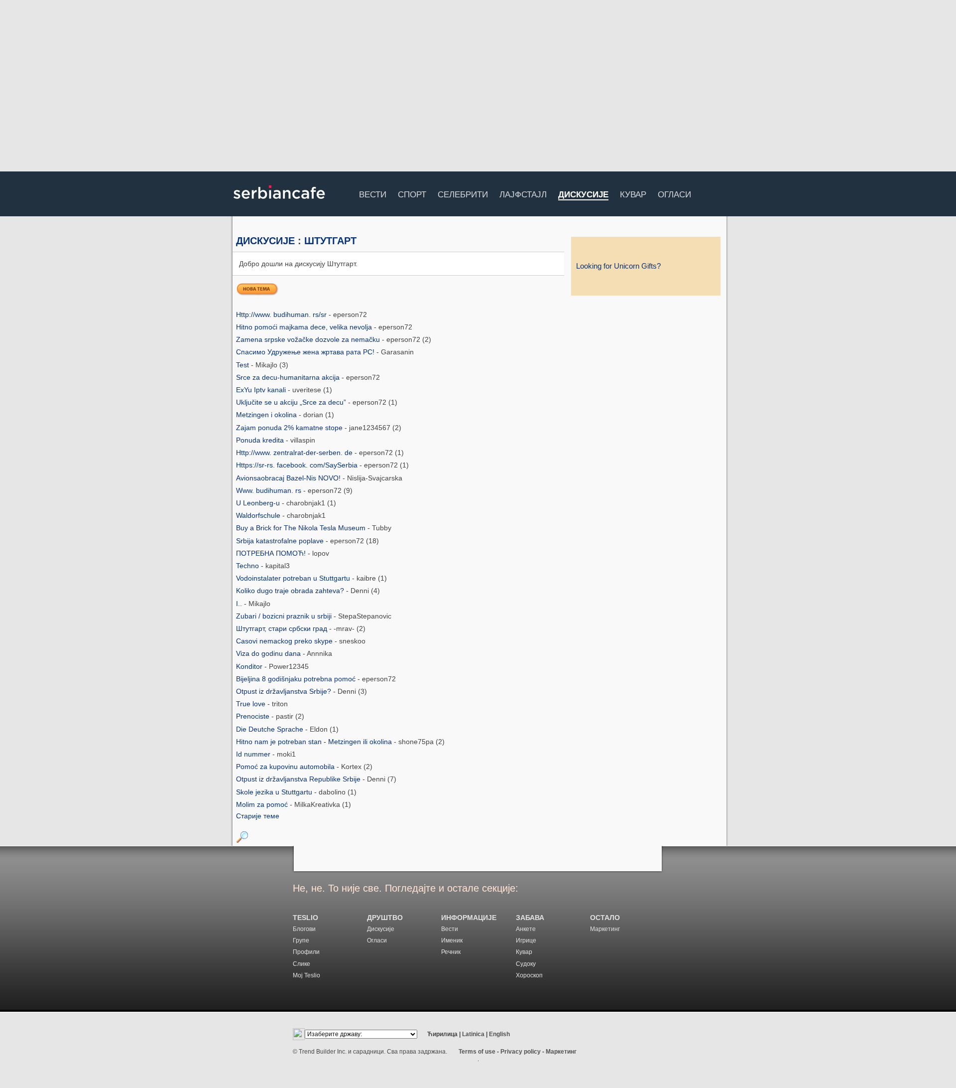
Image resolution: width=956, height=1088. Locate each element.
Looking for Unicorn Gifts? (618, 266)
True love (251, 704)
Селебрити (463, 193)
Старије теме (257, 816)
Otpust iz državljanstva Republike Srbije (299, 779)
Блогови (304, 929)
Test (243, 365)
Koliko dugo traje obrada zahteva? (291, 591)
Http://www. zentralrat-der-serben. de (295, 453)
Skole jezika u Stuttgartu (275, 792)
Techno (248, 566)
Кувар (633, 193)
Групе (301, 940)
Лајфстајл (523, 193)
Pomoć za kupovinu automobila (286, 767)
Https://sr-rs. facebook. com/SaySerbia (297, 465)
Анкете (526, 929)
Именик (452, 940)
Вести (372, 193)
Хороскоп (529, 975)
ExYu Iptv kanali (262, 390)
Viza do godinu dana (269, 653)
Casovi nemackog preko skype (285, 641)
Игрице (526, 940)
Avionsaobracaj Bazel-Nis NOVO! (289, 478)
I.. (240, 604)
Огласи (674, 193)
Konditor (250, 666)
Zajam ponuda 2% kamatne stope (290, 428)
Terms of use (477, 1051)
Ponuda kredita (261, 440)
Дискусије (583, 195)
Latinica (473, 1034)
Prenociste (253, 716)
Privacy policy (520, 1051)
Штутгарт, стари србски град (282, 628)
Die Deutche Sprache (270, 729)
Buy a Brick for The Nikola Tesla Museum (301, 528)
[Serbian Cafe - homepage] (279, 202)
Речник (451, 951)
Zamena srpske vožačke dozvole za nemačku (309, 339)
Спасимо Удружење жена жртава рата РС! (306, 352)
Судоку (526, 963)
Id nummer (254, 754)
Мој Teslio (306, 975)
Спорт (412, 193)
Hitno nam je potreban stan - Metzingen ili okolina (315, 742)
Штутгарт (330, 240)
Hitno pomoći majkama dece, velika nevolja (305, 327)
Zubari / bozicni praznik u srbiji (285, 616)
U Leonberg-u (259, 503)
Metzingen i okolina (267, 415)
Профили (306, 951)
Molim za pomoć (263, 804)
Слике (301, 963)
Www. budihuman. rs (269, 490)
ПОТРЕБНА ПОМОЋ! (272, 553)
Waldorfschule (259, 515)
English (499, 1034)
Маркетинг (605, 929)
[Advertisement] (478, 87)
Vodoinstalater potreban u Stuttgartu (294, 578)
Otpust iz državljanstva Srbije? (284, 691)
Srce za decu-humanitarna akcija (289, 377)
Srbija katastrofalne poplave (281, 541)
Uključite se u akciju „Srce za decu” (292, 402)
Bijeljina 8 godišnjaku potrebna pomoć (297, 679)
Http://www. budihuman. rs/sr (282, 314)
